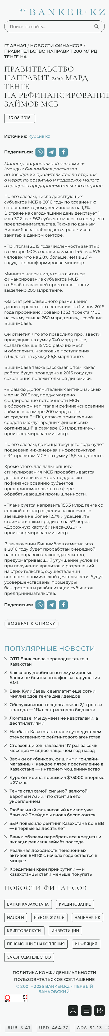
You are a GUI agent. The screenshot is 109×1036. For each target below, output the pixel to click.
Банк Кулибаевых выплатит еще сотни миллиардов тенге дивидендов (53, 694)
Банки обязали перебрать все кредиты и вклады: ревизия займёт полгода (55, 839)
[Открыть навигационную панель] (86, 1010)
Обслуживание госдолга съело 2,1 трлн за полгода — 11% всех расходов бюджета (56, 707)
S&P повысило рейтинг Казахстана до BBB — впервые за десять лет (57, 826)
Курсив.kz (39, 136)
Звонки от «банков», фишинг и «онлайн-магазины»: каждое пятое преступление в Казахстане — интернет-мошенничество (56, 764)
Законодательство (29, 957)
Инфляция (86, 944)
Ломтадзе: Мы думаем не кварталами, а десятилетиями (54, 721)
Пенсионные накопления (36, 944)
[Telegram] (51, 152)
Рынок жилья (49, 918)
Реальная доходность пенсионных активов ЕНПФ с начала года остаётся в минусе (53, 855)
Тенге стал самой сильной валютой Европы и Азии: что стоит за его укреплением (49, 796)
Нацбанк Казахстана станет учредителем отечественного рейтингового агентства (55, 734)
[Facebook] (63, 152)
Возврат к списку (31, 624)
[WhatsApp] (39, 152)
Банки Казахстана (28, 904)
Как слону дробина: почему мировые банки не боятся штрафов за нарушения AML (55, 677)
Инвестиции (65, 931)
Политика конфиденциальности (54, 972)
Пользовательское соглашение (54, 979)
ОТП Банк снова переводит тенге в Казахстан (49, 661)
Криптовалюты (24, 931)
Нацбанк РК (88, 918)
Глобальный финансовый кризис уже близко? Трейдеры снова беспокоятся (53, 812)
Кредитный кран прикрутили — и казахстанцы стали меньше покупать (51, 872)
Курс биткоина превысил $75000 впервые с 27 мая (57, 780)
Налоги (15, 918)
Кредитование (75, 904)
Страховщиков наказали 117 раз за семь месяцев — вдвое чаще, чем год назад (53, 748)
